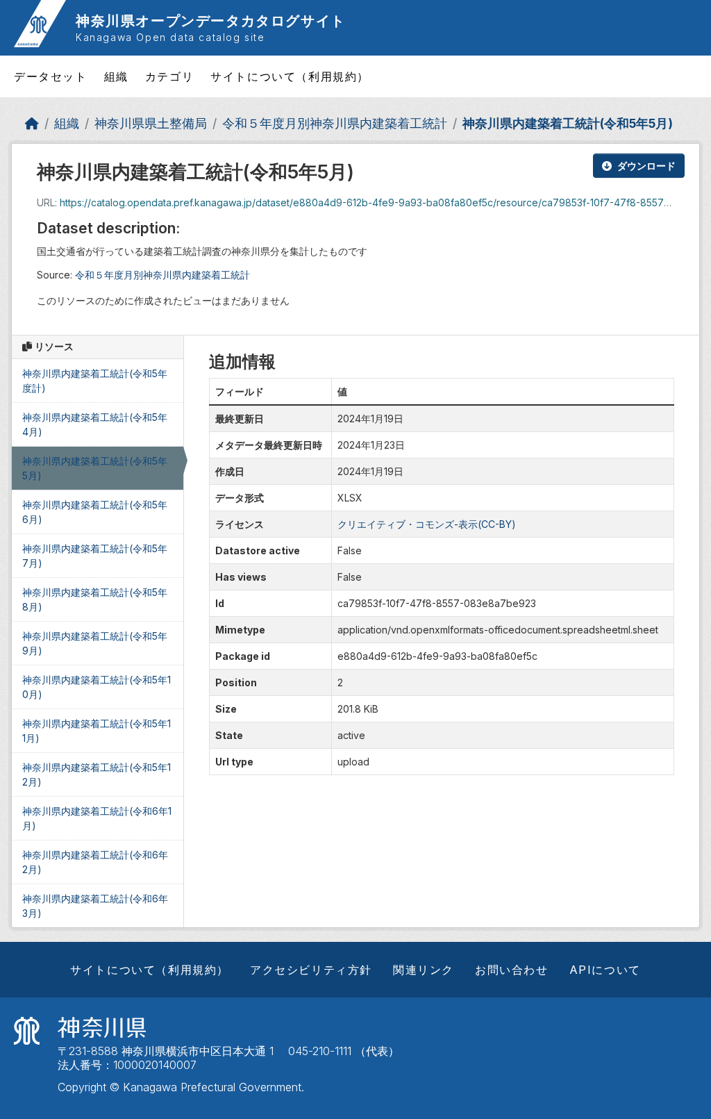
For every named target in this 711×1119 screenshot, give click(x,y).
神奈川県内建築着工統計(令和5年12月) (96, 774)
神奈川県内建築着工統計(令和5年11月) (96, 731)
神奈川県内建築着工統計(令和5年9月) (94, 643)
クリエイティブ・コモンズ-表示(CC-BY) (426, 524)
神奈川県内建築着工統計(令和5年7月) (94, 555)
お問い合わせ (512, 970)
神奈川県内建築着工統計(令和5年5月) (567, 123)
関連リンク (423, 970)
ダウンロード (646, 166)
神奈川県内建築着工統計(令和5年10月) (96, 687)
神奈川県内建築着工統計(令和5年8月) (94, 599)
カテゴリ (169, 76)
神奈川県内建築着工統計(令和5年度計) (94, 380)
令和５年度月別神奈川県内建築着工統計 (334, 123)
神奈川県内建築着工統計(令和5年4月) (94, 424)
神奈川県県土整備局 (150, 123)
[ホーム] (32, 123)
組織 (116, 76)
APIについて (605, 970)
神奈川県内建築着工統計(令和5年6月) (94, 512)
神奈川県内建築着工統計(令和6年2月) (95, 862)
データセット (50, 76)
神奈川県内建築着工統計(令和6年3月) (95, 906)
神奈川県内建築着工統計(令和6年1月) (97, 818)
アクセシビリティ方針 (311, 970)
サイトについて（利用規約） (289, 76)
